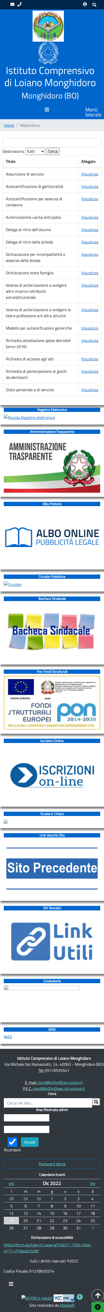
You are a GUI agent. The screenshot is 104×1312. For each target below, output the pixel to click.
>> (92, 1183)
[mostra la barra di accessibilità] (97, 1307)
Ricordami (12, 1150)
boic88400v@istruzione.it (60, 1082)
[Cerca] (96, 1102)
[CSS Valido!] (65, 1298)
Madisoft (67, 1305)
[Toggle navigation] (11, 1285)
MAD (8, 1037)
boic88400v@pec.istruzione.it (59, 1088)
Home (9, 125)
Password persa (52, 1164)
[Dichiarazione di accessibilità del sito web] (80, 1298)
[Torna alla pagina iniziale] (48, 26)
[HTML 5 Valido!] (37, 1298)
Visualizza (89, 174)
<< (11, 1183)
